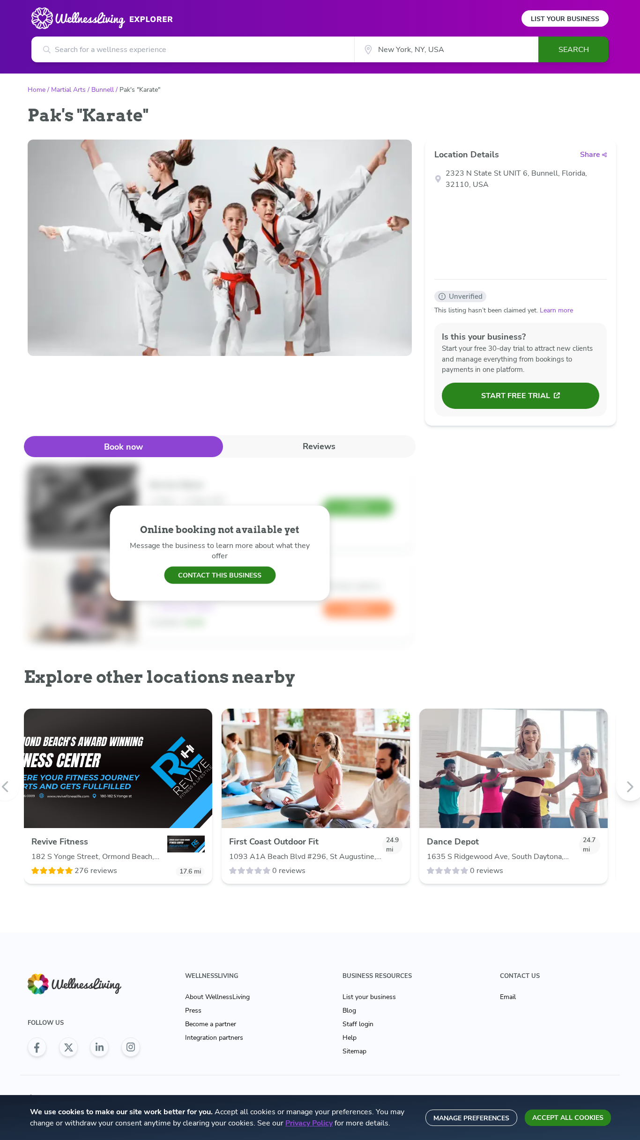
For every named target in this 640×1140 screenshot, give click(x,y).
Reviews (319, 446)
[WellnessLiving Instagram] (130, 1047)
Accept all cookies (567, 1117)
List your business (369, 996)
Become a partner (210, 1024)
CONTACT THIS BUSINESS (219, 574)
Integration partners (214, 1037)
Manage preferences (471, 1118)
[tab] (123, 446)
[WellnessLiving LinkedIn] (99, 1047)
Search (573, 49)
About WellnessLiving (217, 996)
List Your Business (565, 19)
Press (193, 1010)
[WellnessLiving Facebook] (37, 1047)
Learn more (556, 310)
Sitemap (354, 1051)
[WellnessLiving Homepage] (84, 984)
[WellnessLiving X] (68, 1047)
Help (349, 1037)
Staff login (357, 1024)
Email (508, 996)
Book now (123, 446)
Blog (349, 1010)
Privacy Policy (309, 1123)
